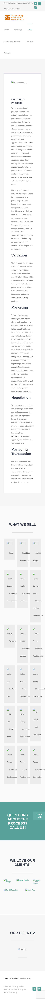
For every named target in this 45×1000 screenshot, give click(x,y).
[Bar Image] (8, 880)
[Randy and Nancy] (37, 880)
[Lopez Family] (22, 880)
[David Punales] (11, 890)
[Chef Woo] (30, 890)
